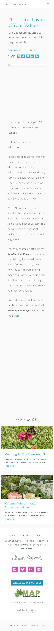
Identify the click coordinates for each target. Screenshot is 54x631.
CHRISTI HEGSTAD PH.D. (17, 4)
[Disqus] (27, 359)
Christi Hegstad (14, 50)
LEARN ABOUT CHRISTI (27, 583)
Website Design (18, 625)
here (17, 316)
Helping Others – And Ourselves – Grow (20, 505)
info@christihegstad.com (27, 610)
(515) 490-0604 (27, 613)
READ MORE (10, 466)
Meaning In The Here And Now (26, 454)
